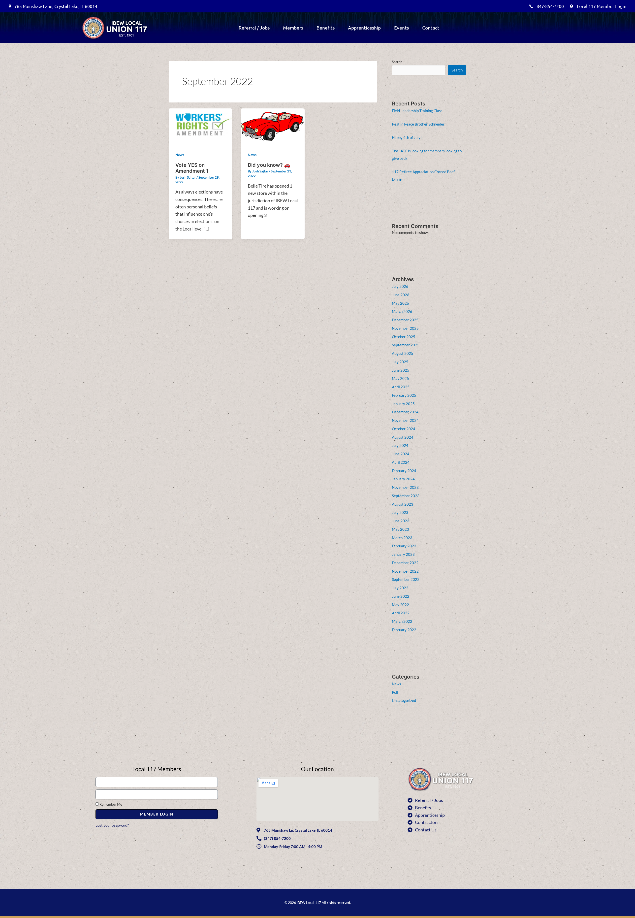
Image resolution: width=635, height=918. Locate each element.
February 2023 (404, 546)
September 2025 (405, 345)
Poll (395, 692)
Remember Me (110, 804)
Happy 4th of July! (407, 137)
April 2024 (401, 462)
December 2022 (405, 562)
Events (401, 28)
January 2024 (403, 479)
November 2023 (405, 487)
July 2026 (400, 286)
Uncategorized (404, 700)
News (179, 155)
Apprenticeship (364, 28)
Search (397, 62)
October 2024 (403, 428)
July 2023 (400, 512)
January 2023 (403, 554)
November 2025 (405, 328)
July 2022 (400, 588)
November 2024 (405, 420)
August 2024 (402, 437)
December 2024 (405, 412)
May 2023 (400, 529)
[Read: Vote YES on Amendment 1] (200, 125)
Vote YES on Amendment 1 (192, 168)
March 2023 (402, 537)
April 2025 (401, 387)
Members (293, 28)
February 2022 (404, 629)
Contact (430, 28)
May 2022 (400, 604)
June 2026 (400, 295)
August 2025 (402, 353)
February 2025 (404, 395)
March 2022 (402, 621)
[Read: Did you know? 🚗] (273, 125)
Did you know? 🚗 (269, 165)
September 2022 (405, 579)
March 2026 (402, 311)
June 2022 (400, 596)
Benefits (326, 28)
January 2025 (403, 403)
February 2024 (404, 470)
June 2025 (400, 370)
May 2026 (400, 303)
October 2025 (403, 336)
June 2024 (400, 454)
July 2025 (400, 362)
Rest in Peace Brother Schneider (418, 124)
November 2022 (405, 571)
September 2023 (405, 495)
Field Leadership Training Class (417, 110)
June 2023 (400, 521)
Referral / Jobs (254, 28)
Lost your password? (112, 825)
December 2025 (405, 320)
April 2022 (401, 613)
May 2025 (400, 378)
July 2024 (400, 445)
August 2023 (402, 504)
